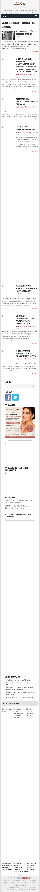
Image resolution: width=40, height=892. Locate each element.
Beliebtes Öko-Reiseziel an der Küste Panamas (27, 101)
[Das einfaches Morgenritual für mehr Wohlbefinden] (7, 785)
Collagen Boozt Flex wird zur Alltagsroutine (20, 697)
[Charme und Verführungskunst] (8, 202)
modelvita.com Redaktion (23, 37)
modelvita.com (26, 878)
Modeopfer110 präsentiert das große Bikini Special (26, 353)
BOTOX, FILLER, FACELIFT (13, 501)
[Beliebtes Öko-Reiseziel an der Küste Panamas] (8, 101)
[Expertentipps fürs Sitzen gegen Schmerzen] (32, 785)
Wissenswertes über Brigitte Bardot (26, 32)
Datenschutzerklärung (26, 890)
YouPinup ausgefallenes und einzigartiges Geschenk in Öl (25, 320)
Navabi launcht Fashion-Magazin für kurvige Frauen (26, 288)
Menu (5, 16)
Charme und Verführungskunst (25, 128)
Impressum (11, 890)
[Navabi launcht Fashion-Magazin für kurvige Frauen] (8, 290)
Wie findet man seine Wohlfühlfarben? (18, 680)
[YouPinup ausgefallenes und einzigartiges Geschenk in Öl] (8, 321)
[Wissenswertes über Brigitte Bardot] (8, 35)
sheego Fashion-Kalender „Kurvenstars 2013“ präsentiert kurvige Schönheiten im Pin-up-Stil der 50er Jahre (26, 65)
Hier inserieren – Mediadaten (15, 887)
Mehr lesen (35, 51)
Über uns (32, 887)
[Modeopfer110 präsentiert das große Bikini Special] (8, 356)
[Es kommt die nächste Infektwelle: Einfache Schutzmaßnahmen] (20, 785)
